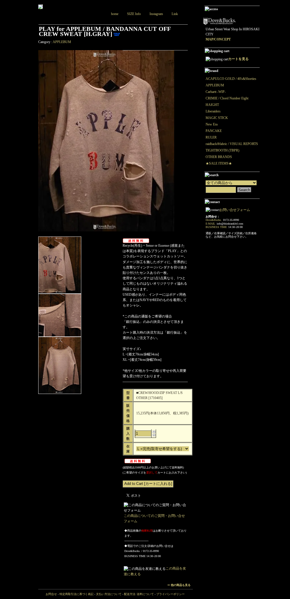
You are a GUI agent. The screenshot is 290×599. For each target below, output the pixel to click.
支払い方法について (108, 594)
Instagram (156, 14)
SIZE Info (134, 14)
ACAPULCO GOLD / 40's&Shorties (231, 79)
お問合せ (51, 594)
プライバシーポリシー (170, 594)
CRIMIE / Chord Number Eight (227, 98)
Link (175, 14)
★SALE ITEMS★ (219, 163)
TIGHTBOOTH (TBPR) (222, 150)
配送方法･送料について (139, 594)
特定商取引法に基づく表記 (76, 594)
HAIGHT (212, 105)
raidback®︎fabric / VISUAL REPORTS (232, 144)
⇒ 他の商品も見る (179, 585)
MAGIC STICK (217, 118)
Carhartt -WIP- (216, 92)
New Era (212, 124)
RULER (211, 137)
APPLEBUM (62, 42)
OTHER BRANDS (219, 157)
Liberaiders (213, 111)
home (114, 14)
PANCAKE (214, 131)
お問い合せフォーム (234, 210)
